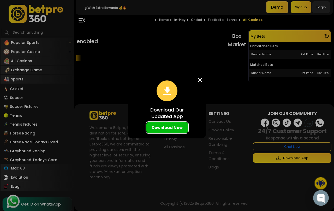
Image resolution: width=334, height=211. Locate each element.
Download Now (167, 127)
